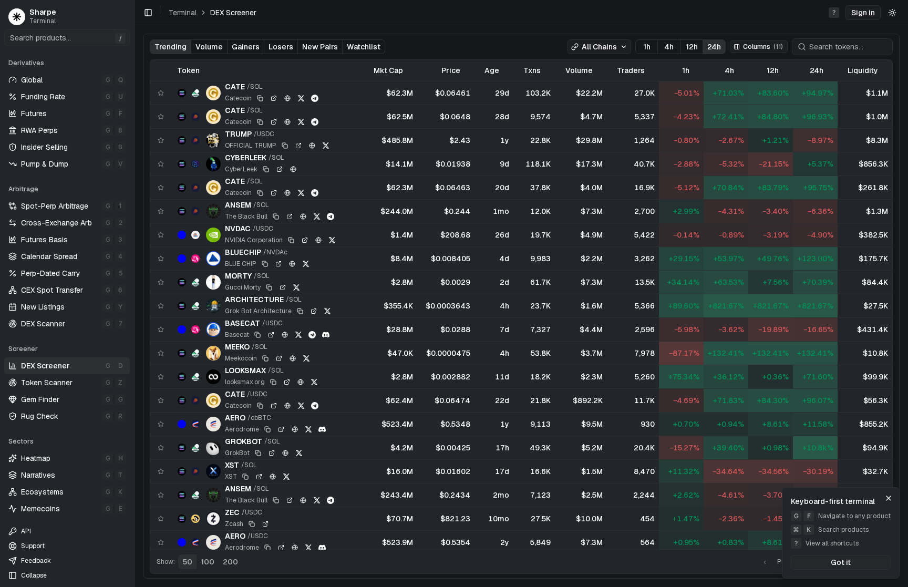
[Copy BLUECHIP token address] (265, 264)
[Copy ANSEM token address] (276, 216)
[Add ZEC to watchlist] (160, 518)
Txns (532, 70)
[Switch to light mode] (892, 12)
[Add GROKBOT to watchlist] (160, 447)
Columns (763, 47)
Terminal (183, 12)
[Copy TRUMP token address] (284, 145)
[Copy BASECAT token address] (257, 334)
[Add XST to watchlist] (160, 471)
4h (669, 47)
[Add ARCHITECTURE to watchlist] (160, 306)
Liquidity (863, 70)
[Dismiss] (888, 498)
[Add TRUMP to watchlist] (160, 140)
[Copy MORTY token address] (269, 287)
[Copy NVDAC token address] (291, 240)
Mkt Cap (388, 70)
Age (491, 70)
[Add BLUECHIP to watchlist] (160, 258)
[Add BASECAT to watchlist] (160, 329)
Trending (170, 47)
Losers (281, 47)
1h (647, 47)
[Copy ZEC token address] (251, 524)
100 (207, 562)
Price (450, 70)
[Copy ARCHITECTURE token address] (300, 311)
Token (188, 70)
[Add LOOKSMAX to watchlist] (160, 376)
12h (692, 47)
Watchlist (363, 47)
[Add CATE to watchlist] (160, 93)
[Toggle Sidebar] (134, 293)
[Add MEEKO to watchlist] (160, 353)
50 (187, 562)
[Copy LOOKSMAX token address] (273, 382)
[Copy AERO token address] (267, 429)
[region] (521, 305)
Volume (209, 47)
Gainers (246, 47)
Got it (841, 562)
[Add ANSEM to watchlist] (160, 211)
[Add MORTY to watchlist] (160, 282)
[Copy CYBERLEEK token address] (266, 169)
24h (714, 47)
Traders (631, 70)
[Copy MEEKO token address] (265, 358)
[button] (863, 12)
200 (230, 562)
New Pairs (320, 47)
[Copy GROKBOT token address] (258, 453)
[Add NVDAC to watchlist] (160, 235)
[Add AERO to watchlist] (160, 424)
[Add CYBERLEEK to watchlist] (160, 164)
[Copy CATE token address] (260, 98)
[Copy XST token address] (245, 476)
